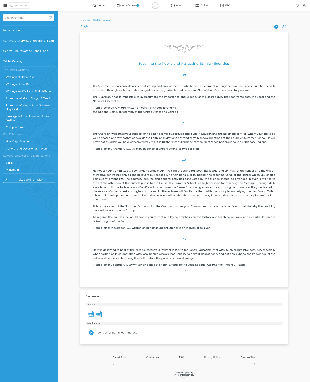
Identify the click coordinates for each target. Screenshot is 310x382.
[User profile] (304, 5)
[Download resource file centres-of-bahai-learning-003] (276, 26)
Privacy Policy (212, 357)
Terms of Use (248, 357)
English (85, 26)
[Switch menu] (5, 5)
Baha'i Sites (119, 357)
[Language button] (298, 5)
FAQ (181, 357)
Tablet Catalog (12, 61)
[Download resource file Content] (91, 314)
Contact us (152, 357)
